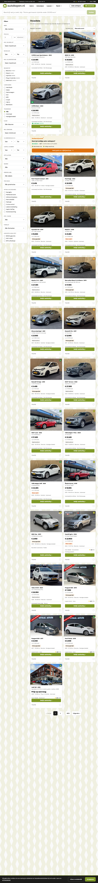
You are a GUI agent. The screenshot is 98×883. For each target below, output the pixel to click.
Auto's (31, 6)
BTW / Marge (7, 216)
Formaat (6, 225)
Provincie (7, 181)
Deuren (6, 164)
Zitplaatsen (7, 155)
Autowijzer (40, 6)
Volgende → (76, 713)
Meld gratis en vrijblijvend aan (61, 150)
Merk (5, 25)
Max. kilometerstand (10, 59)
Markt (58, 6)
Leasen (49, 6)
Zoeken (91, 12)
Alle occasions (89, 6)
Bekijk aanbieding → (46, 73)
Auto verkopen (76, 6)
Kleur (5, 121)
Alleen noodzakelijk (76, 879)
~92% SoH (39, 123)
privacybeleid (6, 880)
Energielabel (8, 172)
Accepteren (90, 879)
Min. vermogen (8, 129)
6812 (68, 713)
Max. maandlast (8, 42)
